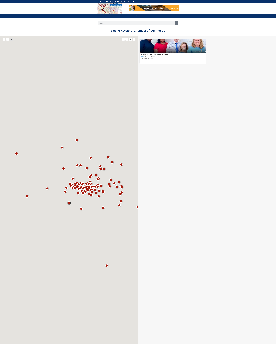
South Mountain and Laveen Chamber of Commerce (155, 54)
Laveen (143, 61)
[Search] (176, 23)
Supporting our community (147, 58)
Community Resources (155, 56)
